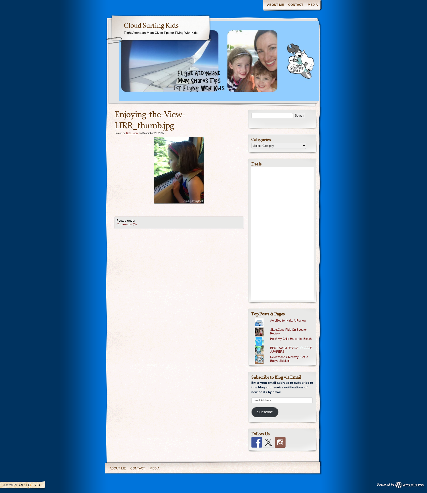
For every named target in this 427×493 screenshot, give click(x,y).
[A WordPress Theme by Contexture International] (28, 486)
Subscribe (265, 412)
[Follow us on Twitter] (268, 442)
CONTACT (295, 4)
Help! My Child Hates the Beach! (291, 338)
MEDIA (313, 4)
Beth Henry (132, 133)
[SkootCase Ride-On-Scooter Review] (284, 327)
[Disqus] (179, 284)
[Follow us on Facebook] (256, 442)
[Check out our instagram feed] (280, 442)
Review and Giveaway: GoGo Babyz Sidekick (289, 358)
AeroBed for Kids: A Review (288, 320)
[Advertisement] (282, 233)
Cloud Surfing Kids (151, 26)
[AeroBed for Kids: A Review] (284, 318)
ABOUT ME (275, 4)
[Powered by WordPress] (401, 486)
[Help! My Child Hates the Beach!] (284, 336)
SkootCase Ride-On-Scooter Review (288, 331)
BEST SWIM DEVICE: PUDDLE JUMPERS (291, 349)
